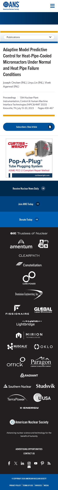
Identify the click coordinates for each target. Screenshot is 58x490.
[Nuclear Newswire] (49, 463)
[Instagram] (29, 463)
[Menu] (52, 5)
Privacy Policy (15, 485)
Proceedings (9, 97)
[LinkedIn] (22, 463)
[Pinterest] (42, 463)
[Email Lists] (29, 466)
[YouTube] (35, 463)
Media (46, 485)
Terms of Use (28, 485)
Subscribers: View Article (26, 126)
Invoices (38, 485)
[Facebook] (9, 463)
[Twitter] (15, 463)
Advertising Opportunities (29, 448)
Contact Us (29, 453)
